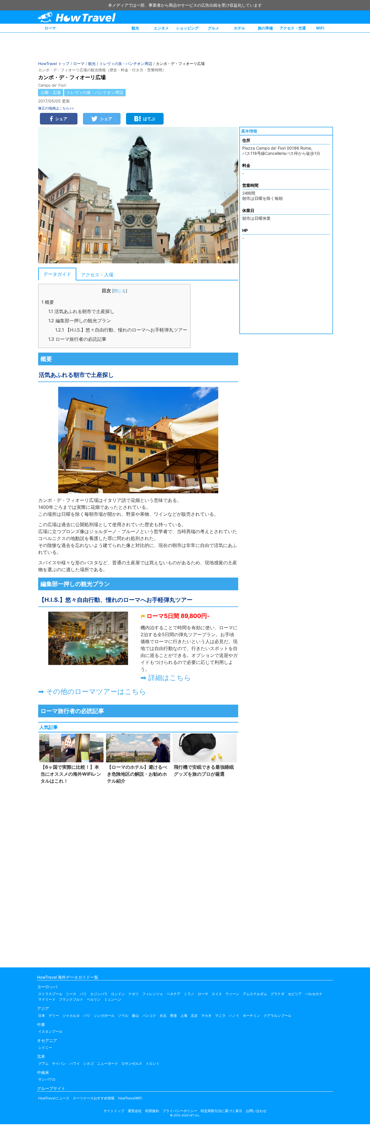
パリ (83, 994)
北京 (194, 1015)
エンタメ (161, 28)
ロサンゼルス (131, 1063)
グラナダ (277, 994)
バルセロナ (314, 994)
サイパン (59, 1063)
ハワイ (74, 1063)
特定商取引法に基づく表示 (221, 1111)
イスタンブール (50, 1031)
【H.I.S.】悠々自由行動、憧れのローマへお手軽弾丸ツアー (121, 330)
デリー (54, 1015)
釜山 (135, 1015)
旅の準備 (265, 28)
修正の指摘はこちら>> (56, 108)
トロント (153, 1063)
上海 (183, 1015)
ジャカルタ (71, 1015)
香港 (173, 1015)
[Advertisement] (138, 874)
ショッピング (187, 28)
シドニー (45, 1047)
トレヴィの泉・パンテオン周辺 (125, 63)
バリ (86, 1015)
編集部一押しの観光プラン (79, 320)
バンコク (149, 1015)
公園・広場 (50, 92)
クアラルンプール (277, 1015)
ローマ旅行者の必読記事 (77, 339)
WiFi (320, 28)
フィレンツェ (152, 994)
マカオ (206, 1015)
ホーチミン (251, 1015)
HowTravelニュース (53, 1098)
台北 (163, 1015)
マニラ (220, 1015)
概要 (47, 302)
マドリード (47, 999)
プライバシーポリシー (179, 1111)
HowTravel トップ (53, 63)
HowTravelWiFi (130, 1098)
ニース (71, 994)
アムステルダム (255, 994)
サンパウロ (47, 1079)
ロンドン (118, 994)
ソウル (123, 1015)
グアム (43, 1063)
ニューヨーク (107, 1063)
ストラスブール (50, 994)
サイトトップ (113, 1111)
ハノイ (234, 1015)
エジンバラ (99, 994)
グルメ (213, 28)
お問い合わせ (256, 1111)
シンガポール (104, 1015)
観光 (135, 28)
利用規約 (152, 1111)
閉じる (120, 290)
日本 (41, 1015)
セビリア (295, 994)
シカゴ (88, 1063)
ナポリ (133, 994)
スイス (217, 994)
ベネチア (173, 994)
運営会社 (135, 1111)
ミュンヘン (112, 999)
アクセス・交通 (293, 28)
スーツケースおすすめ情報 (93, 1098)
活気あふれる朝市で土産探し (81, 311)
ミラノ (189, 994)
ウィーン (232, 994)
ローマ (50, 28)
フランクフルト (71, 999)
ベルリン (94, 999)
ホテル (239, 28)
